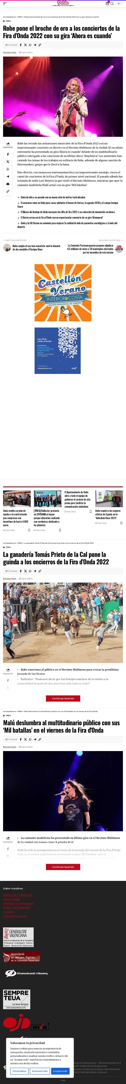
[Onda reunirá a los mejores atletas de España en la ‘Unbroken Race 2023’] (109, 498)
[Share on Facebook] (20, 45)
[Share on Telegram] (35, 45)
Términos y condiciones (18, 903)
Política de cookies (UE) (17, 895)
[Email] (8, 184)
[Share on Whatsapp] (30, 45)
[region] (40, 1058)
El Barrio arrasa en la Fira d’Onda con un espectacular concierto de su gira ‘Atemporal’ (62, 217)
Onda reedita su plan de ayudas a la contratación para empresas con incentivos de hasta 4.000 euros (15, 518)
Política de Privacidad (16, 907)
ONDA (8, 21)
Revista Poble (9, 52)
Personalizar (19, 1071)
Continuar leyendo (63, 698)
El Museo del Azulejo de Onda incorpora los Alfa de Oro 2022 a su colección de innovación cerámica (67, 212)
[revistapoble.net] (63, 3)
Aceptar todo (60, 1071)
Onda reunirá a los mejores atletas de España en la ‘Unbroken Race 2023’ (108, 514)
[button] (123, 2)
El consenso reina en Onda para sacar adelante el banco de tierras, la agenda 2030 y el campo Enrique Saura (67, 204)
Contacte (8, 911)
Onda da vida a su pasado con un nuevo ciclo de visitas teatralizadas (53, 197)
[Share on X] (25, 45)
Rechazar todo (40, 1071)
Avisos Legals (11, 899)
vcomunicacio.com (15, 916)
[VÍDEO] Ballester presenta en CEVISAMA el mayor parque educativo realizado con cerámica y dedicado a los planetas (47, 518)
